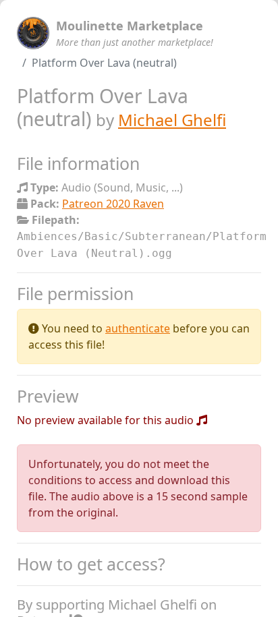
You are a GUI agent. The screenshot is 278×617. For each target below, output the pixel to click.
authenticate (137, 328)
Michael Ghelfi (172, 120)
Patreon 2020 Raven (113, 203)
